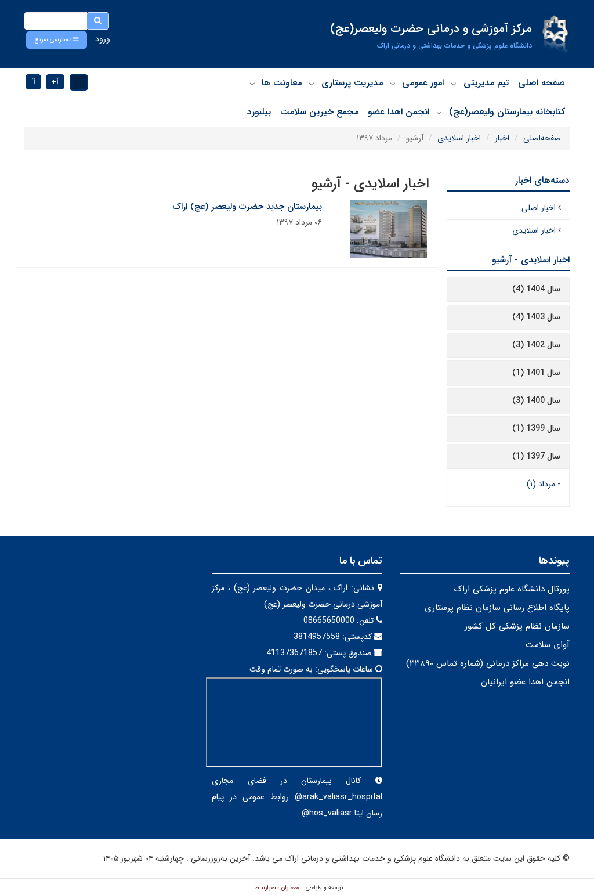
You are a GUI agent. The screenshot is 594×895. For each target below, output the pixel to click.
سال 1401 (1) (536, 372)
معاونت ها (282, 82)
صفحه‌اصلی (542, 138)
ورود (102, 39)
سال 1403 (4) (536, 317)
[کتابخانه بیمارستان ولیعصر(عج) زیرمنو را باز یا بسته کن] (439, 113)
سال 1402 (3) (536, 344)
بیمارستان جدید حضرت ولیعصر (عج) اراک (247, 207)
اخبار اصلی (538, 207)
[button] (56, 40)
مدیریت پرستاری (352, 82)
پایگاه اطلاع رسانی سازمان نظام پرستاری (497, 608)
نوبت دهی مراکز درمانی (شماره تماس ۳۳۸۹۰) (488, 663)
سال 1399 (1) (536, 428)
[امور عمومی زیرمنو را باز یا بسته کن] (392, 84)
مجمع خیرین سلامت (319, 111)
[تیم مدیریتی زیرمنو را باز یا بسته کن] (453, 84)
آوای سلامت (548, 645)
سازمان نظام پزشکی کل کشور (517, 626)
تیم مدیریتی (486, 82)
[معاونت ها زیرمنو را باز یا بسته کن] (252, 84)
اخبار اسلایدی (459, 138)
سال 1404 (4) (536, 289)
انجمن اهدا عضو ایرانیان (525, 682)
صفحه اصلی (541, 82)
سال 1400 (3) (536, 400)
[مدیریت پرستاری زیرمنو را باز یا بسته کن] (311, 84)
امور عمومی (423, 82)
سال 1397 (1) (536, 456)
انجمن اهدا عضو (398, 111)
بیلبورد (259, 111)
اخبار (502, 138)
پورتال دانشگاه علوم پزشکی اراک (512, 589)
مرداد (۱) (541, 484)
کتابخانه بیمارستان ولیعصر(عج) (507, 111)
